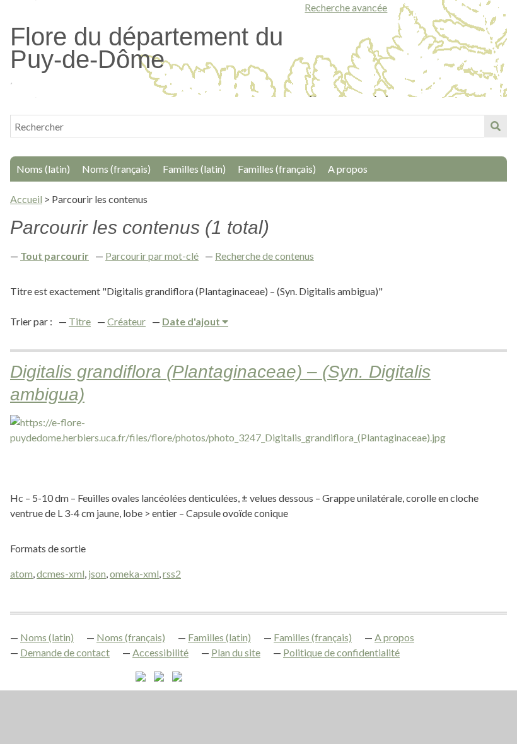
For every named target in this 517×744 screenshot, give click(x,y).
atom (21, 573)
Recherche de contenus (264, 256)
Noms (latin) (43, 169)
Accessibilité (160, 652)
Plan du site (235, 652)
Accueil (26, 199)
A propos (348, 169)
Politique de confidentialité (341, 652)
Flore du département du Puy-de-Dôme (146, 48)
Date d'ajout (192, 321)
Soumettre (495, 126)
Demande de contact (65, 652)
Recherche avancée (346, 7)
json (97, 573)
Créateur (126, 321)
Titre (80, 321)
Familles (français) (277, 169)
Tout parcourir (54, 256)
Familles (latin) (194, 169)
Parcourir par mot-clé (152, 256)
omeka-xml (134, 573)
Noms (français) (116, 169)
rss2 (172, 573)
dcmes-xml (60, 573)
